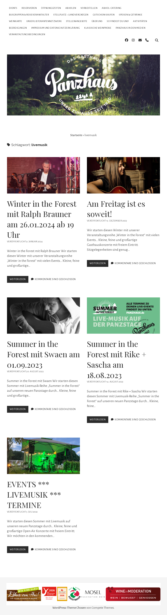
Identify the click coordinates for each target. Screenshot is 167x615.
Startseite (76, 135)
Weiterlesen (19, 280)
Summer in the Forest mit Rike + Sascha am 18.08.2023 (123, 315)
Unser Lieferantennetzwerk (44, 21)
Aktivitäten (140, 21)
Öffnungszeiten (51, 8)
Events (13, 8)
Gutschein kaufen (103, 14)
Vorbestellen (89, 8)
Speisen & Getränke (130, 14)
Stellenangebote (76, 21)
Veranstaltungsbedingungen (27, 34)
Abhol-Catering (111, 8)
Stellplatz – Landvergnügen (70, 14)
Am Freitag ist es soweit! (123, 175)
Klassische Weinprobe (97, 28)
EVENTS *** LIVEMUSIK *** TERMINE (43, 456)
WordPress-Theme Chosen (69, 607)
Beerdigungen (18, 28)
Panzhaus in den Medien (130, 28)
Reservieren (29, 8)
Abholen (70, 8)
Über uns (97, 21)
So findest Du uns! (118, 21)
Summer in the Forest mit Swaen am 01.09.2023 (43, 315)
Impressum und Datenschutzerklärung (55, 28)
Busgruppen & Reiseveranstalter (29, 14)
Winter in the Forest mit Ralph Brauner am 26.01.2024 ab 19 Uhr (43, 175)
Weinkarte (15, 21)
